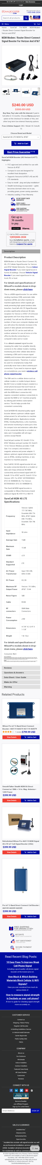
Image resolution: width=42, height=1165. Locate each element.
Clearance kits (21, 1133)
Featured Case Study (21, 1069)
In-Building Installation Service (21, 1029)
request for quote (24, 244)
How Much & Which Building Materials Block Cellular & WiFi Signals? (23, 980)
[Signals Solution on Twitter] (21, 1091)
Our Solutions (21, 1056)
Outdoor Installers (21, 1066)
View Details (11, 737)
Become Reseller (20, 1101)
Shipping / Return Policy (21, 1023)
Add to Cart (31, 737)
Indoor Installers (21, 1063)
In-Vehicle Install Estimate (21, 1032)
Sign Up (35, 1111)
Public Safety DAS (21, 1039)
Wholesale (21, 1059)
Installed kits (20, 1129)
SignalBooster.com (15, 1153)
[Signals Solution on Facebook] (11, 1091)
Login (21, 5)
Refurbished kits (20, 1136)
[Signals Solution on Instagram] (31, 1091)
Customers (21, 1075)
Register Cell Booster (21, 1026)
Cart (38, 24)
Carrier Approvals (21, 1035)
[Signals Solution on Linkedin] (16, 1091)
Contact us (21, 1019)
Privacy (24, 1153)
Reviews (21, 1079)
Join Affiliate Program (21, 1104)
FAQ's (21, 1042)
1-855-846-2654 (33, 12)
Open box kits (21, 1139)
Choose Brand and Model (21, 133)
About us (21, 1053)
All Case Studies (21, 1072)
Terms (30, 1153)
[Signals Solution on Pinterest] (26, 1091)
